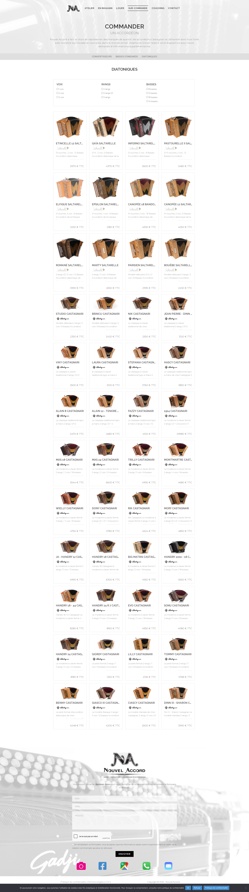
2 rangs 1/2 (108, 93)
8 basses (152, 89)
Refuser (197, 888)
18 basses (152, 97)
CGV (108, 882)
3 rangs (107, 97)
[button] (125, 854)
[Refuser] (245, 888)
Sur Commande (138, 8)
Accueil (75, 8)
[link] (102, 56)
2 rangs (107, 89)
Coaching (158, 8)
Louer (120, 8)
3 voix (61, 97)
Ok (188, 888)
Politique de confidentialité (73, 882)
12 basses (152, 93)
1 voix (61, 89)
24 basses (153, 101)
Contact (174, 8)
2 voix (61, 93)
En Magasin (105, 8)
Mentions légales (96, 882)
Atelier (89, 8)
